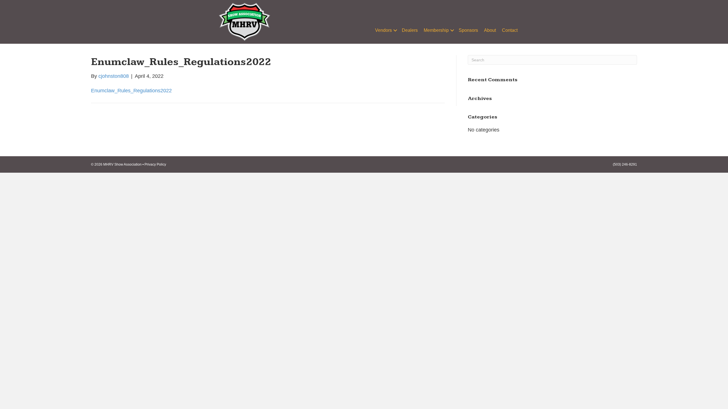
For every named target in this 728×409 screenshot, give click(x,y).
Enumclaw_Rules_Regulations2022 (131, 90)
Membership (436, 30)
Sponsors (468, 30)
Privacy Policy (155, 164)
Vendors (383, 30)
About (490, 30)
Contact (510, 30)
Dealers (410, 30)
